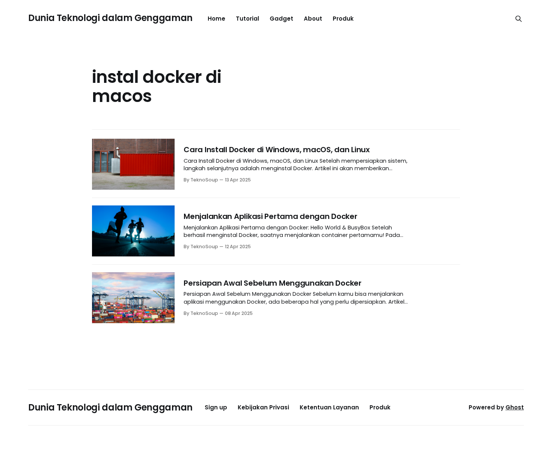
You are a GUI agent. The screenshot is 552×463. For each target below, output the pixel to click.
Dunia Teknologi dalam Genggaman (110, 18)
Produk (343, 18)
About (313, 18)
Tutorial (247, 18)
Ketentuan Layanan (329, 407)
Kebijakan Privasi (263, 407)
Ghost (514, 407)
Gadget (281, 18)
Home (216, 18)
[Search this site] (519, 19)
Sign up (216, 407)
